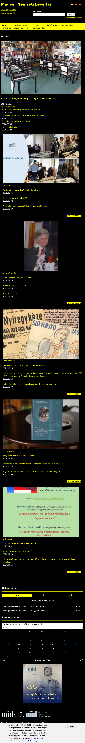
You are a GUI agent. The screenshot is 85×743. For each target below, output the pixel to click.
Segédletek (37, 25)
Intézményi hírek (10, 273)
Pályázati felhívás (9, 127)
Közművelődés (38, 28)
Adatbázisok (67, 25)
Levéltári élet (8, 186)
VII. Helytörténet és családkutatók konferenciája (30, 98)
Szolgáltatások (21, 25)
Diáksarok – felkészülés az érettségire (19, 543)
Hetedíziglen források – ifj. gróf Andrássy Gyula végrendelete (29, 384)
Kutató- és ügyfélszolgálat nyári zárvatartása (21, 110)
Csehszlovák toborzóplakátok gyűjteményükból (23, 365)
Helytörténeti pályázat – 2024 (16, 286)
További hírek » (74, 216)
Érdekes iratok (9, 361)
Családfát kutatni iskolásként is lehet (18, 121)
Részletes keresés (74, 18)
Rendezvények (7, 107)
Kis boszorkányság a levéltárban (17, 198)
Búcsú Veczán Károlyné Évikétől (17, 278)
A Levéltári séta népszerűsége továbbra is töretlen (25, 206)
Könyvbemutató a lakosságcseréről (18, 456)
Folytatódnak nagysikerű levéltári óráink (20, 190)
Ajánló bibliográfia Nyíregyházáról (17, 551)
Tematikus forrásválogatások (15, 28)
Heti (44, 595)
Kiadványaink (52, 25)
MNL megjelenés (8, 10)
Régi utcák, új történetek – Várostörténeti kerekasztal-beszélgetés (32, 472)
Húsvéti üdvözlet (10, 294)
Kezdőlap (6, 25)
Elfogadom (70, 726)
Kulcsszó (37, 11)
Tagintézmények (8, 13)
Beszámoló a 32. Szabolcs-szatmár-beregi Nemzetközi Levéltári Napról (34, 464)
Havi (70, 595)
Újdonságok (8, 539)
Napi (17, 595)
